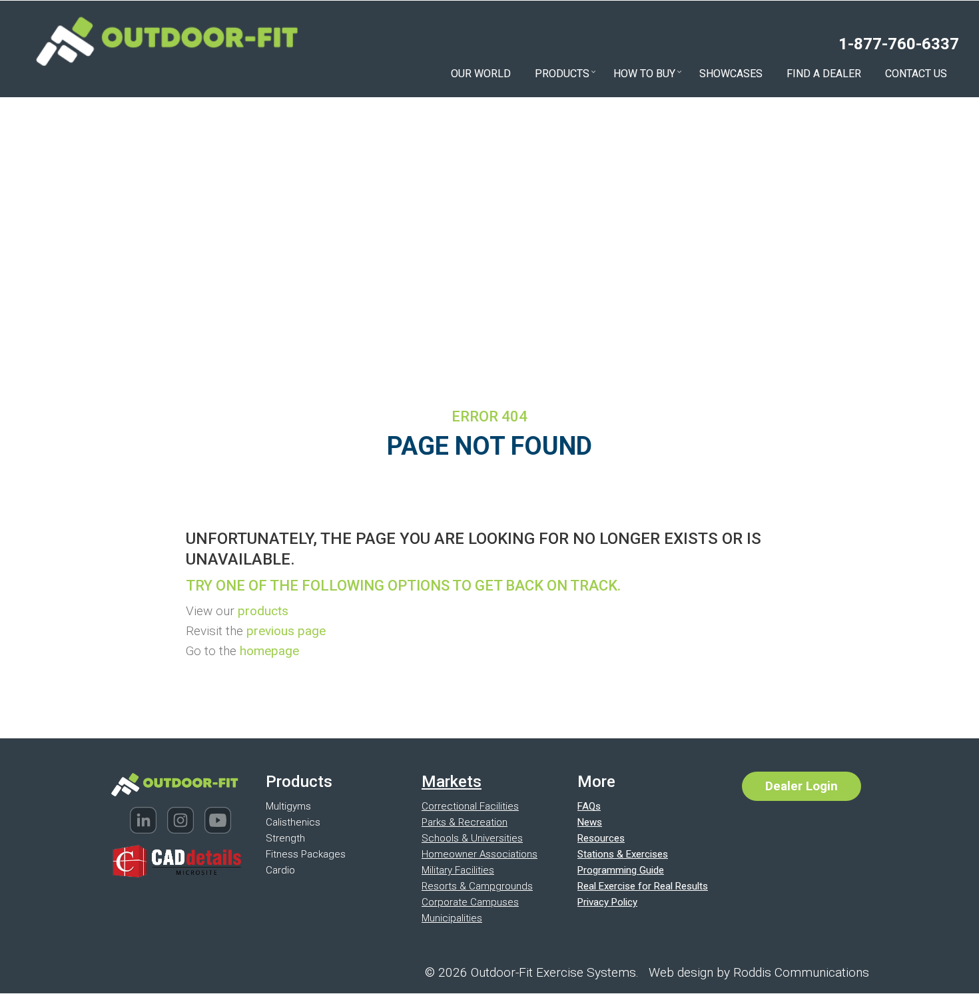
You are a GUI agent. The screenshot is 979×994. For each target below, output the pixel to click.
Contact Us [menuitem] (916, 73)
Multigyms (288, 806)
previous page (286, 630)
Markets (452, 781)
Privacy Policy (607, 902)
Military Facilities (458, 870)
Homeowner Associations (479, 854)
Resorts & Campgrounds (477, 886)
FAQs (589, 806)
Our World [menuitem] (481, 73)
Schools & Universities (472, 838)
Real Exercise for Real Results (642, 886)
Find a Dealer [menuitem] (824, 73)
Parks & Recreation (464, 822)
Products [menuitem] (565, 75)
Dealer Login (801, 786)
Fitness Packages (306, 854)
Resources (601, 838)
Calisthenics (293, 822)
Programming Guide (620, 870)
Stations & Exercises (622, 854)
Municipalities (452, 918)
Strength (285, 838)
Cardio (280, 870)
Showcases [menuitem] (731, 73)
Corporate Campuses (470, 902)
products (263, 611)
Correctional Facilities (470, 806)
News (589, 822)
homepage (269, 650)
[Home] (166, 39)
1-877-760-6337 (898, 44)
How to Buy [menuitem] (647, 75)
